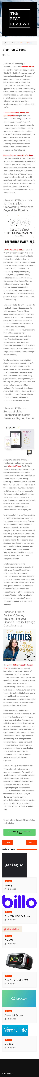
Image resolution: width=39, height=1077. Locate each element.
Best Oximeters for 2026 (16, 980)
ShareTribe (10, 940)
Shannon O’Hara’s (15, 466)
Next (30, 842)
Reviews (7, 55)
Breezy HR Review (14, 1015)
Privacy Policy (7, 1073)
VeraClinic (9, 1044)
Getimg (8, 885)
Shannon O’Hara (27, 67)
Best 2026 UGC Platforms (17, 916)
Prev (9, 842)
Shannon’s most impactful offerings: (18, 155)
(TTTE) (13, 250)
